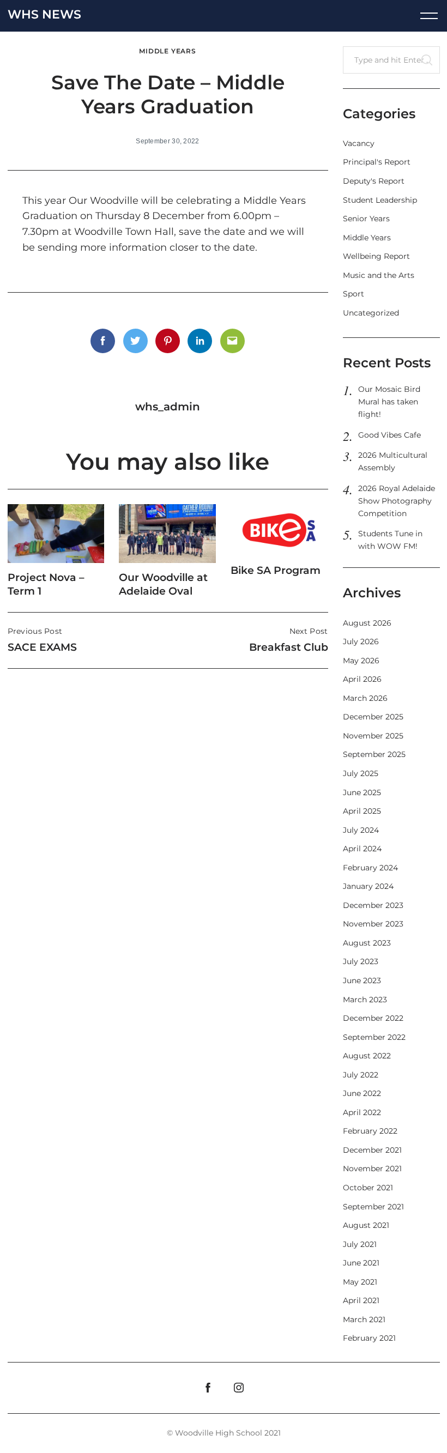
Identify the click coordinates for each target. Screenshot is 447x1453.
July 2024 (361, 830)
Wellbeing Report (376, 256)
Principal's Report (376, 162)
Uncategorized (371, 313)
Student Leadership (380, 200)
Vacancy (358, 143)
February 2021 (369, 1338)
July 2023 (360, 961)
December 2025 (373, 717)
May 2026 (361, 660)
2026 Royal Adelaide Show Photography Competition (396, 500)
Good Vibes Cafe (389, 435)
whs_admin (167, 406)
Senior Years (366, 218)
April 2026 (362, 679)
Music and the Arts (378, 275)
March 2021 (364, 1319)
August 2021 (366, 1225)
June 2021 (361, 1263)
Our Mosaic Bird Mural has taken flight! (389, 401)
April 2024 (362, 848)
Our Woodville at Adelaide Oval (163, 584)
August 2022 (367, 1056)
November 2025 (373, 736)
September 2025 (374, 754)
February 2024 (370, 868)
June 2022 (362, 1093)
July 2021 (360, 1244)
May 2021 (360, 1282)
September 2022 (374, 1037)
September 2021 (373, 1207)
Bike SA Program (276, 570)
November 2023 (373, 924)
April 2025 (362, 811)
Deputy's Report (373, 181)
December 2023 (373, 905)
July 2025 (360, 773)
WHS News (44, 15)
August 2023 (367, 943)
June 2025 (362, 792)
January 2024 (368, 886)
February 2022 (370, 1131)
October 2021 (368, 1187)
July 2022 (360, 1075)
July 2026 (361, 641)
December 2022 (373, 1018)
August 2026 (367, 623)
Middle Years (167, 51)
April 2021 (361, 1300)
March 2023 (365, 999)
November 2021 (372, 1168)
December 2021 (372, 1150)
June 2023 (362, 980)
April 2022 (362, 1112)
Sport (353, 294)
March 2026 (365, 698)
